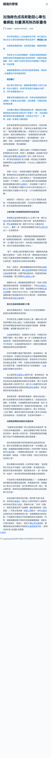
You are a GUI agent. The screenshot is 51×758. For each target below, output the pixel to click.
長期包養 (16, 298)
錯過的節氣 (10, 4)
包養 (9, 156)
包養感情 (20, 156)
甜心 (18, 36)
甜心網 (29, 510)
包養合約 (44, 227)
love (31, 29)
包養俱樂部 (25, 70)
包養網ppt (28, 276)
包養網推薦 (32, 526)
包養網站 (16, 501)
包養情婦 (28, 58)
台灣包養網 (36, 523)
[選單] (47, 4)
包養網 (15, 162)
